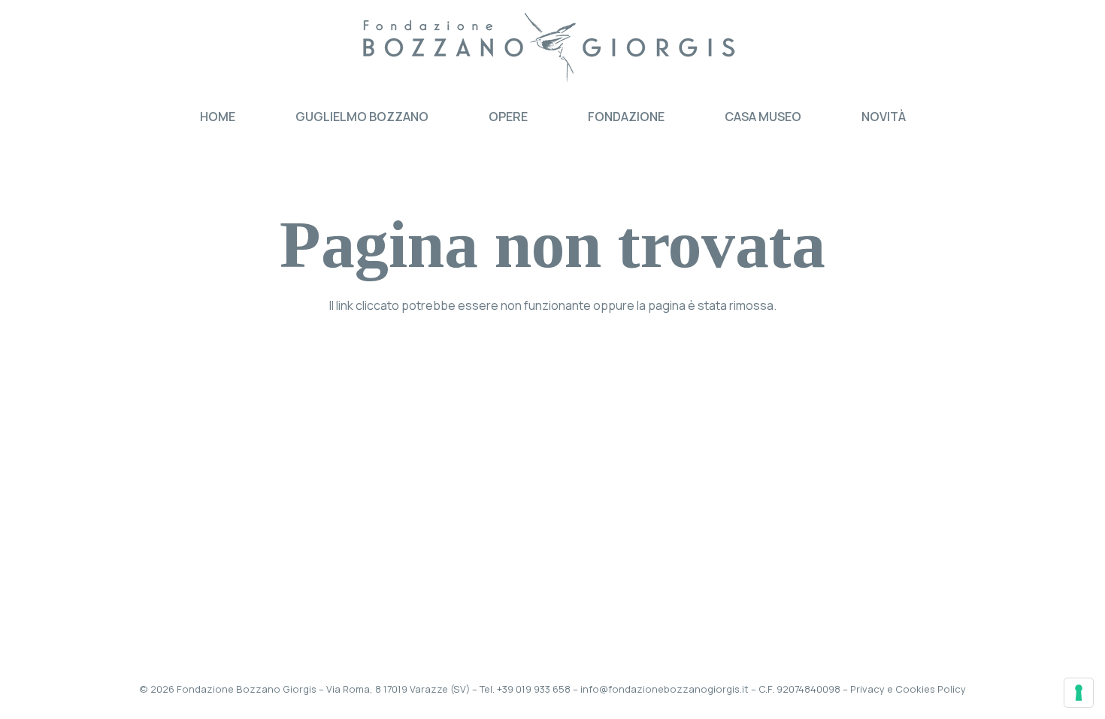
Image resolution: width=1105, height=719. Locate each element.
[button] (538, 116)
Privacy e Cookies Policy (908, 689)
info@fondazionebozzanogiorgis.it (664, 689)
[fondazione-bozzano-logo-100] (553, 48)
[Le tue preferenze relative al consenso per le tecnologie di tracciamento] (1078, 692)
